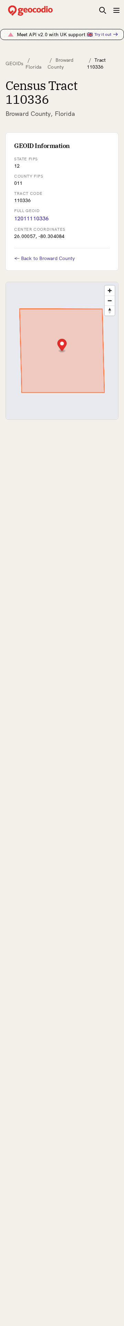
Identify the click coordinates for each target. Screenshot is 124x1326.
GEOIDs (14, 63)
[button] (62, 346)
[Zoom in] (110, 291)
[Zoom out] (110, 301)
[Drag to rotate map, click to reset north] (110, 311)
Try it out (102, 34)
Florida (33, 67)
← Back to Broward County (44, 258)
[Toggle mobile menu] (116, 10)
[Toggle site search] (102, 10)
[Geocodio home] (41, 10)
